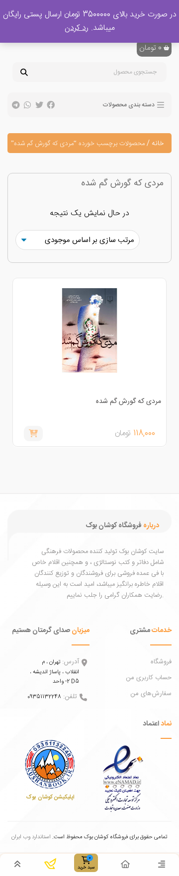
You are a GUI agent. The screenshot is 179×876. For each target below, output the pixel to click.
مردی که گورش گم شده (128, 401)
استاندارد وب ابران (31, 837)
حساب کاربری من (149, 677)
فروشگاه (161, 661)
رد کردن (77, 28)
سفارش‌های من (151, 693)
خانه (158, 144)
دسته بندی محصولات (128, 105)
